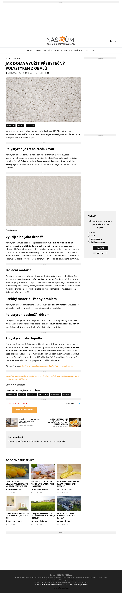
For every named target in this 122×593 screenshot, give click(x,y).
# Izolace (22, 394)
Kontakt (42, 585)
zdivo (93, 236)
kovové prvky (96, 239)
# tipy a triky (55, 394)
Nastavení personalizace (61, 588)
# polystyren (43, 394)
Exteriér (47, 50)
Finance (67, 50)
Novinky (30, 50)
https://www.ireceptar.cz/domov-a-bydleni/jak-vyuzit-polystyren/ (46, 366)
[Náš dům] (61, 40)
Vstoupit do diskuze (24, 410)
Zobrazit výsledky (100, 253)
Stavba (38, 50)
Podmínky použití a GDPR (59, 585)
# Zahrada (66, 394)
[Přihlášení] (110, 41)
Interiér (57, 50)
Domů (37, 585)
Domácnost (78, 50)
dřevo (93, 233)
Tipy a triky (90, 50)
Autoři (48, 585)
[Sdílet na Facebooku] (77, 403)
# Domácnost (11, 394)
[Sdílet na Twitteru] (80, 403)
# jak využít (32, 394)
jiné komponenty (98, 242)
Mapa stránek (82, 585)
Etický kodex (73, 585)
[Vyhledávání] (114, 41)
